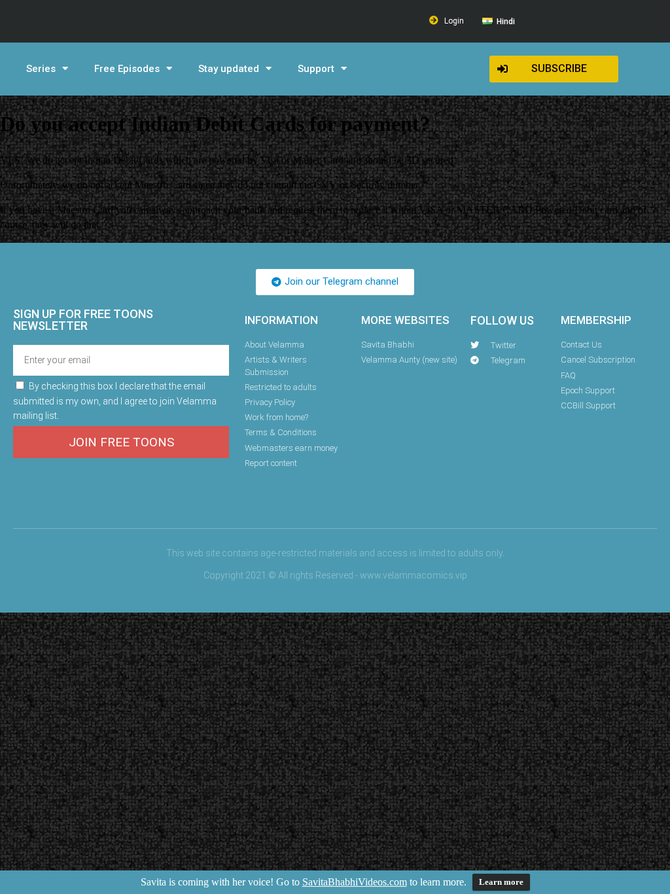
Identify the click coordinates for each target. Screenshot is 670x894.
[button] (553, 69)
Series (41, 69)
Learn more (501, 882)
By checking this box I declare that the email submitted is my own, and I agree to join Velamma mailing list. (115, 401)
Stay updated (228, 69)
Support (316, 69)
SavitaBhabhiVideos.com (354, 881)
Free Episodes (127, 69)
